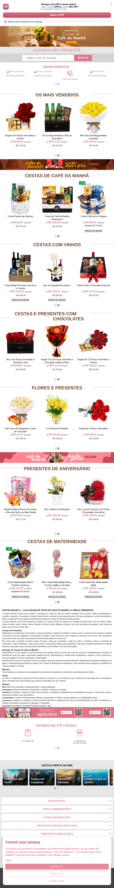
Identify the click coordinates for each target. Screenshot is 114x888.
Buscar (83, 58)
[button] (55, 45)
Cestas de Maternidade (57, 541)
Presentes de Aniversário (57, 468)
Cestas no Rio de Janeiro (95, 781)
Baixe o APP (57, 15)
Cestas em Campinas (37, 781)
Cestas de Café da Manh (57, 175)
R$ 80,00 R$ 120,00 (79, 742)
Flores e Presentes (57, 387)
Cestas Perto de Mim (56, 765)
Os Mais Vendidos (57, 94)
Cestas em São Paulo (13, 781)
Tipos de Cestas (70, 79)
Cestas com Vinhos (57, 244)
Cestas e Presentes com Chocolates (49, 316)
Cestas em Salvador (64, 781)
